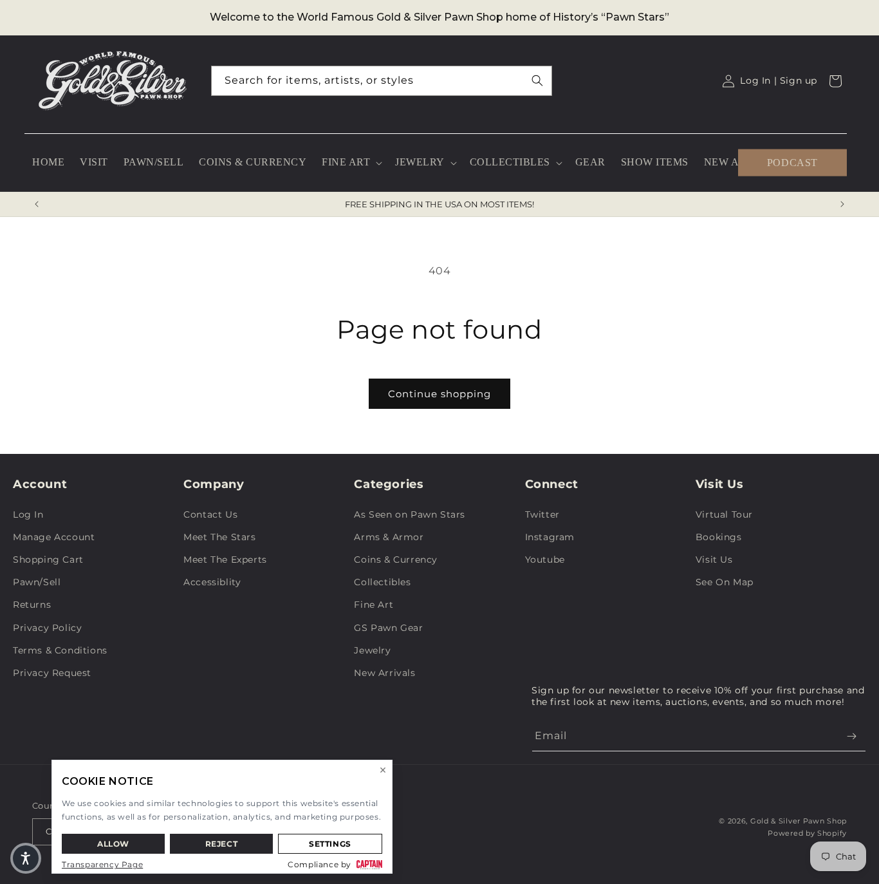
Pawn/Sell (36, 582)
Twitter (542, 514)
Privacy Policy (47, 628)
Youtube (545, 559)
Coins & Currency (396, 559)
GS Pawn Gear (388, 628)
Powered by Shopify (807, 833)
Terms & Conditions (60, 650)
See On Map (725, 582)
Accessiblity (212, 582)
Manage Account (54, 537)
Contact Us (210, 514)
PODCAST (792, 161)
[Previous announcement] (37, 204)
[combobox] (381, 80)
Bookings (719, 537)
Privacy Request (52, 673)
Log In (28, 514)
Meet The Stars (219, 537)
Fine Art (373, 604)
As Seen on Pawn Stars (409, 514)
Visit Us (714, 559)
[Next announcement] (842, 204)
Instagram (550, 537)
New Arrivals (384, 673)
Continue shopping (439, 394)
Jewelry (372, 650)
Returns (32, 604)
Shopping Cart (48, 559)
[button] (350, 162)
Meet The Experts (225, 559)
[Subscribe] (851, 736)
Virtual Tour (724, 514)
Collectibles (382, 582)
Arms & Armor (388, 537)
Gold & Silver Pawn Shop (798, 820)
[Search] (537, 80)
